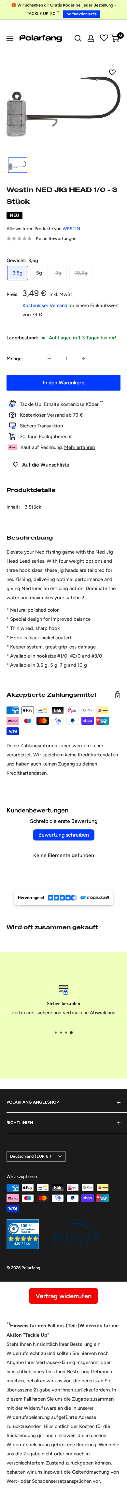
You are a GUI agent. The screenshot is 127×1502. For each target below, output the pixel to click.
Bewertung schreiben (63, 835)
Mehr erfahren (79, 447)
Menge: (15, 359)
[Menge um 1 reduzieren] (49, 358)
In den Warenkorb (63, 382)
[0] (115, 38)
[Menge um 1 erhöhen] (84, 358)
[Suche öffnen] (78, 38)
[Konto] (91, 38)
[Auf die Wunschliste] (112, 72)
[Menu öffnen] (10, 38)
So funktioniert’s (82, 14)
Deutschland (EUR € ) (30, 1156)
